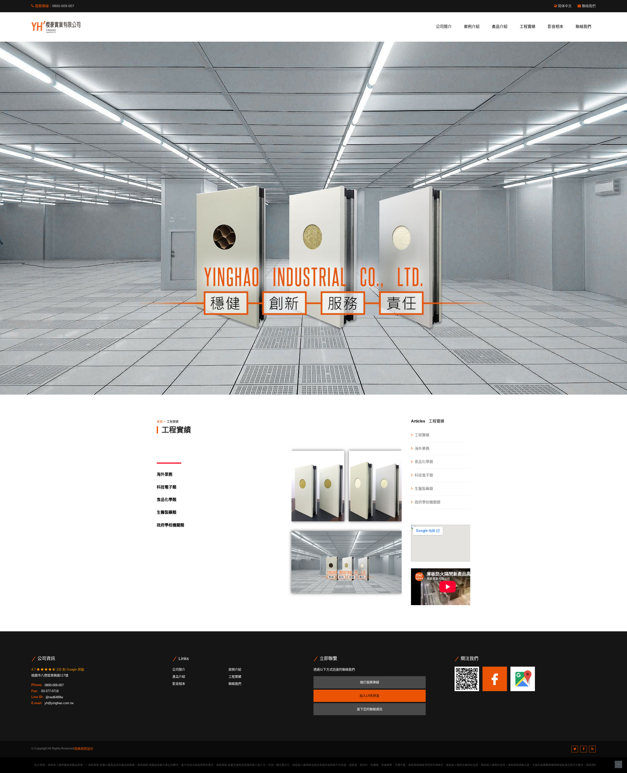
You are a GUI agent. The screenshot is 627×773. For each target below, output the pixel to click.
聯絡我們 (589, 6)
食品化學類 (166, 500)
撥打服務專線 (369, 682)
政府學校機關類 (427, 502)
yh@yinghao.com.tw (59, 703)
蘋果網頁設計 (83, 748)
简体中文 (565, 6)
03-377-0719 (49, 691)
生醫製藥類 (166, 512)
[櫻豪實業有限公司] (55, 26)
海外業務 (164, 474)
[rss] (592, 749)
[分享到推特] (574, 749)
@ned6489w (54, 697)
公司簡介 (444, 27)
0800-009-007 (63, 6)
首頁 (160, 422)
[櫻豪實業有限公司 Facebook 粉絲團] (494, 679)
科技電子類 (424, 475)
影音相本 (555, 27)
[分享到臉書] (583, 749)
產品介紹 (499, 27)
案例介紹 (472, 27)
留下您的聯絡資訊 (369, 709)
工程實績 (527, 27)
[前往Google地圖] (522, 679)
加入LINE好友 (369, 696)
